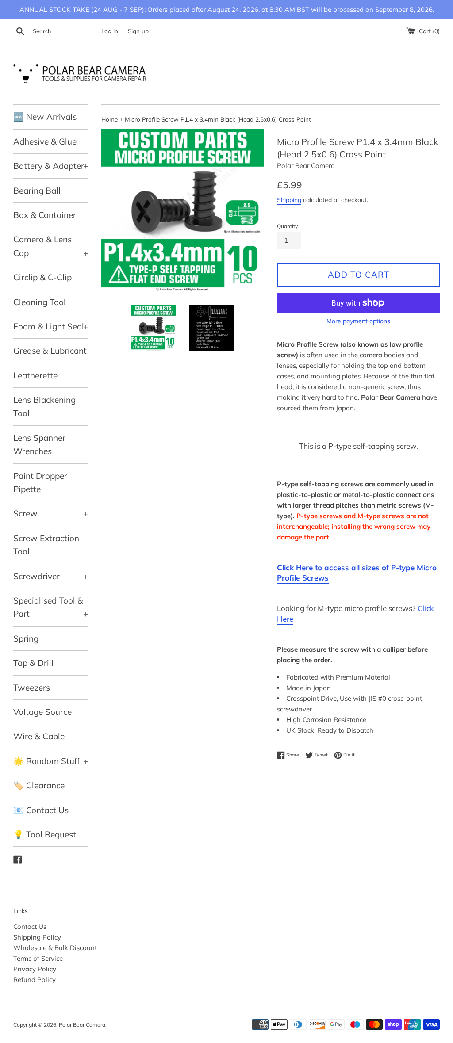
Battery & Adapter (50, 165)
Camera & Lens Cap (50, 246)
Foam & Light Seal (50, 326)
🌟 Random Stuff (50, 761)
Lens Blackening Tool (44, 406)
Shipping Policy (37, 937)
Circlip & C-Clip (42, 277)
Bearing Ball (37, 190)
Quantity (287, 226)
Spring (25, 638)
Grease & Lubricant (50, 350)
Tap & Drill (33, 662)
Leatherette (35, 375)
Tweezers (31, 687)
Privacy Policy (34, 969)
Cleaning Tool (39, 302)
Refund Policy (34, 979)
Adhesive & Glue (45, 141)
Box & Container (44, 215)
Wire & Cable (39, 736)
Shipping (289, 199)
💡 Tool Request (44, 834)
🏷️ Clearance (39, 785)
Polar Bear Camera (82, 1024)
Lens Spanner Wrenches (39, 444)
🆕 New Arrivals (45, 116)
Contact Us (29, 926)
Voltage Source (42, 712)
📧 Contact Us (41, 810)
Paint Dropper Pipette (40, 482)
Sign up (138, 30)
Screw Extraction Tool (46, 545)
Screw (50, 513)
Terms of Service (38, 958)
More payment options (358, 321)
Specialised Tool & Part (50, 607)
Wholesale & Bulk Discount (55, 948)
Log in (109, 30)
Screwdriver (50, 576)
